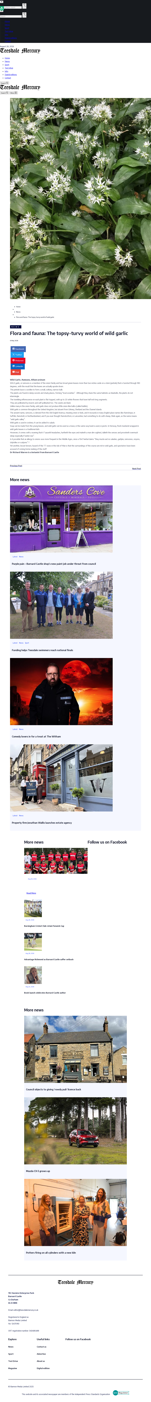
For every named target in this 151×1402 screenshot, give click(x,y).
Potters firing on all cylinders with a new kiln (51, 1252)
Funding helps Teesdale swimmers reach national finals (42, 650)
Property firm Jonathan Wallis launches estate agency (42, 822)
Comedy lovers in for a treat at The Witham (36, 736)
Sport (7, 64)
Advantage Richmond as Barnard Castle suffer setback (48, 959)
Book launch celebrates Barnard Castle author (45, 993)
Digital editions (11, 74)
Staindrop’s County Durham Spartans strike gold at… (56, 885)
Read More (31, 893)
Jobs (6, 71)
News (7, 61)
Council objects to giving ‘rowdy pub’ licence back (53, 1089)
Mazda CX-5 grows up (38, 1170)
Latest (15, 557)
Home (7, 58)
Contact (8, 78)
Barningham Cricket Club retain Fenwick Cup (44, 926)
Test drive (9, 68)
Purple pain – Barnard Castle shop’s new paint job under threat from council (54, 563)
